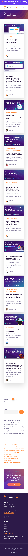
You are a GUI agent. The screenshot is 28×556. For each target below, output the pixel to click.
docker (20, 442)
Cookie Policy (10, 548)
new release (21, 448)
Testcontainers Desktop (11, 291)
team (4, 454)
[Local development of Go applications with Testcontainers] (14, 330)
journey (19, 446)
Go (6, 327)
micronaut (12, 448)
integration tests (6, 446)
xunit (8, 464)
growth (19, 444)
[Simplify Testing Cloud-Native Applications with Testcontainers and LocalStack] (14, 222)
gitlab (10, 444)
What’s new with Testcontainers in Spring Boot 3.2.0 (14, 427)
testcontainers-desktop (8, 458)
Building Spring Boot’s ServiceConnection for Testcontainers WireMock (14, 423)
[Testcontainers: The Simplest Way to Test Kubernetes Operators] (14, 187)
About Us (6, 523)
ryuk (9, 452)
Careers (5, 526)
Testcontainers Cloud (17, 150)
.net (5, 441)
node (4, 450)
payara (15, 450)
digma (17, 442)
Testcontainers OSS (8, 504)
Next (8, 401)
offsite (7, 450)
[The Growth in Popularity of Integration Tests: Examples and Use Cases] (14, 258)
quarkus (22, 450)
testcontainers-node (7, 460)
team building (8, 454)
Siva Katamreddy (12, 164)
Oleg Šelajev (11, 130)
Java (17, 148)
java (15, 446)
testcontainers (10, 456)
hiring (22, 444)
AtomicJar (11, 56)
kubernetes (8, 448)
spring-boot (18, 452)
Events (5, 528)
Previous (6, 399)
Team (5, 524)
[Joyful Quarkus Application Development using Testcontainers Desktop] (14, 294)
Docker (7, 182)
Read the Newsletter (9, 512)
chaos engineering (7, 442)
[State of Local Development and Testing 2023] (14, 116)
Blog (5, 517)
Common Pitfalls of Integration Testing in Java (14, 434)
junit (22, 446)
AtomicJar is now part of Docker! (12, 420)
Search (5, 409)
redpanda (6, 452)
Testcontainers (9, 36)
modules (16, 448)
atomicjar (9, 441)
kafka (5, 448)
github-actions (6, 444)
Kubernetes (14, 182)
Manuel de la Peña (12, 343)
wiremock (5, 464)
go (12, 444)
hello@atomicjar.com (9, 533)
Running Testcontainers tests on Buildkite (14, 431)
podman (18, 450)
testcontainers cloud (11, 462)
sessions (11, 452)
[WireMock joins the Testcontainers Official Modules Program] (14, 41)
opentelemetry (11, 450)
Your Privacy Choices (18, 548)
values (19, 462)
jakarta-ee (12, 446)
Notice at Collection (14, 549)
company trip (13, 442)
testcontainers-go (15, 458)
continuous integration (10, 148)
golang (15, 444)
